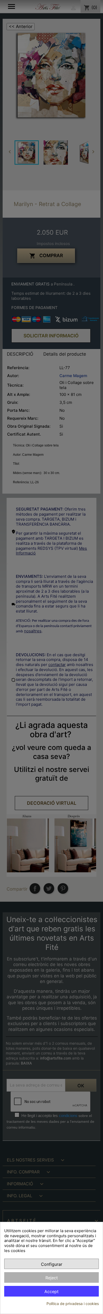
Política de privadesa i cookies (72, 1303)
